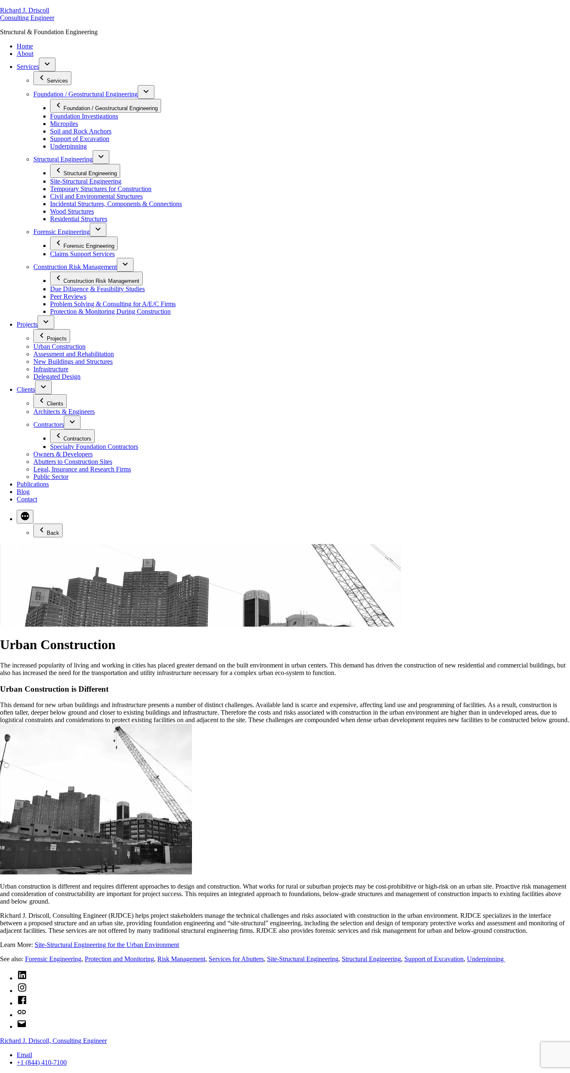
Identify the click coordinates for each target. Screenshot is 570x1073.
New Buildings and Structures (73, 361)
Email (24, 1054)
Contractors (48, 424)
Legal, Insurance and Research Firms (82, 469)
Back (53, 533)
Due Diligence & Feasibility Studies (97, 288)
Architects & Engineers (64, 411)
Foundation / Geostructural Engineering (85, 94)
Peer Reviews (68, 296)
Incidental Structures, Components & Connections (116, 203)
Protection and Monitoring (119, 958)
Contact (27, 499)
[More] (25, 517)
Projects (27, 324)
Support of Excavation (79, 138)
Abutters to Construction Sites (72, 461)
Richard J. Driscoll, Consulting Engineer (53, 1040)
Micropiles (64, 123)
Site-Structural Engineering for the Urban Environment (107, 944)
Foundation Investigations (84, 116)
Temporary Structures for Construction (100, 188)
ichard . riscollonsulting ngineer (27, 14)
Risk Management (181, 958)
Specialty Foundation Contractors (94, 446)
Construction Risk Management (75, 266)
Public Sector (50, 476)
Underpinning (68, 146)
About (25, 53)
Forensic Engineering (61, 231)
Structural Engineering (63, 159)
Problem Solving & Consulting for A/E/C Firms (113, 303)
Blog (23, 491)
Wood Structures (72, 211)
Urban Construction (59, 346)
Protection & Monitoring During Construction (110, 311)
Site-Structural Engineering (85, 181)
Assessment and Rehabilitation (73, 354)
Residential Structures (78, 218)
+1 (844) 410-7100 (42, 1062)
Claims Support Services (82, 253)
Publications (33, 484)
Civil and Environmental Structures (96, 196)
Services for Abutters (236, 958)
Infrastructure (50, 369)
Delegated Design (57, 376)
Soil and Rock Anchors (80, 131)
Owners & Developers (63, 454)
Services (28, 66)
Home (25, 46)
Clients (26, 389)
